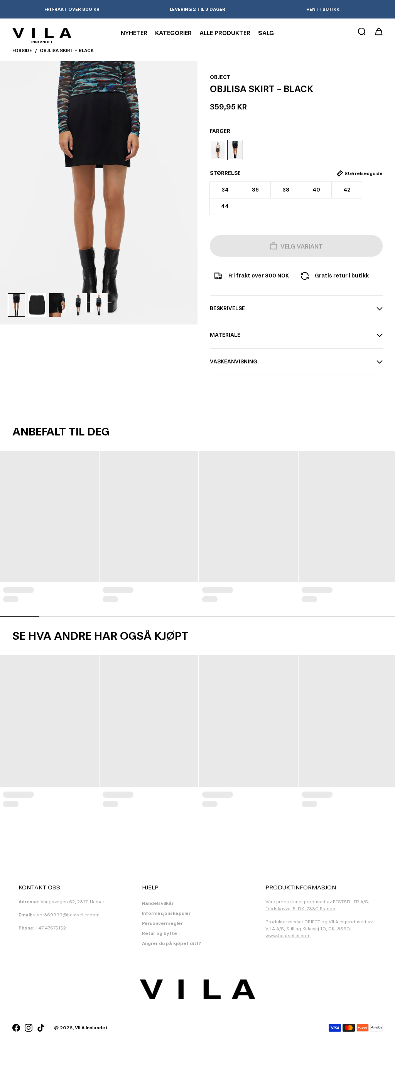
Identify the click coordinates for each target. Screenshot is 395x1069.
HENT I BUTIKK (322, 9)
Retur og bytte (159, 933)
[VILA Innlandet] (41, 33)
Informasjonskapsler (166, 913)
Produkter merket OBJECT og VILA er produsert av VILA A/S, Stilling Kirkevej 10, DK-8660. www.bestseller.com (319, 928)
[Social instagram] (28, 1028)
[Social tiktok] (41, 1028)
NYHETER (134, 33)
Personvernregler (162, 923)
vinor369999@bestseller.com (66, 915)
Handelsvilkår (158, 903)
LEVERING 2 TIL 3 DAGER (197, 9)
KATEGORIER (173, 33)
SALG (266, 33)
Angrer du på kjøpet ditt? (171, 943)
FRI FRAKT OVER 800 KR (72, 9)
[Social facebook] (16, 1028)
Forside (22, 50)
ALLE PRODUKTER (224, 33)
